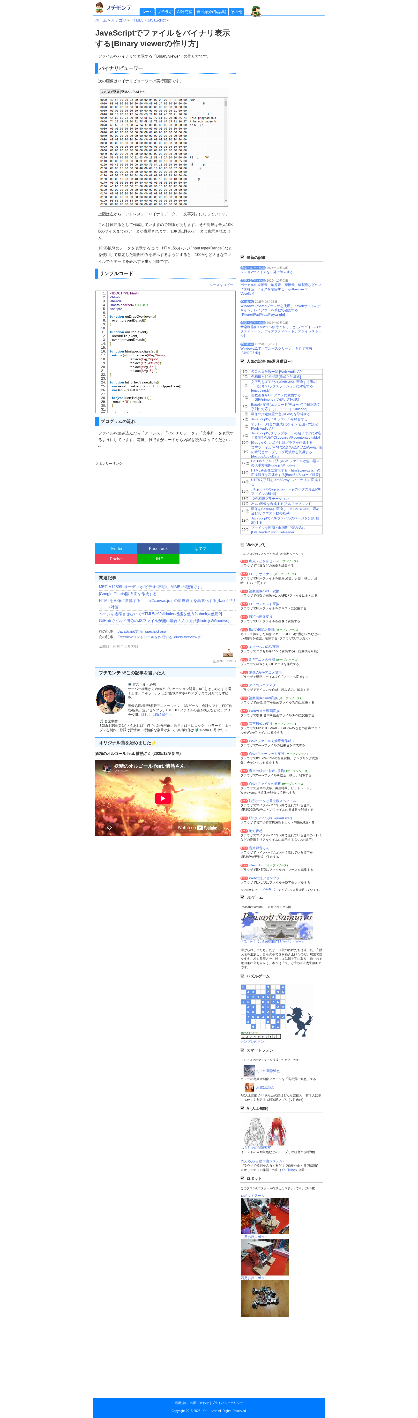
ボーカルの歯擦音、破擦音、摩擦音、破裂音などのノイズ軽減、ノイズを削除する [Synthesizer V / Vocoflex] (281, 289)
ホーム (147, 12)
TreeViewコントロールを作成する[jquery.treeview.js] (160, 637)
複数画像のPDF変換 (264, 591)
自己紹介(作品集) (211, 12)
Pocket (116, 559)
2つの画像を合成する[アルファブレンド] (282, 504)
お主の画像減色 (268, 1071)
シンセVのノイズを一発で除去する (266, 272)
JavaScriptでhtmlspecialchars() (143, 631)
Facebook (158, 549)
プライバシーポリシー (227, 1403)
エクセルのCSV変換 (264, 647)
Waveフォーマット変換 (266, 754)
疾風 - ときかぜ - (262, 561)
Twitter (116, 549)
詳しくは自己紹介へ (156, 714)
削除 (281, 771)
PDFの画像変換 (261, 617)
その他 (236, 12)
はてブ (200, 549)
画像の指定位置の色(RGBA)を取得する (280, 414)
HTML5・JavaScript (148, 20)
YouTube (288, 1170)
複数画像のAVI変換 (263, 698)
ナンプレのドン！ (254, 1041)
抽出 (272, 771)
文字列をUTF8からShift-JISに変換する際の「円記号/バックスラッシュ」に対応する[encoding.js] (284, 386)
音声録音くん (259, 848)
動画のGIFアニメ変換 (265, 672)
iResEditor (257, 865)
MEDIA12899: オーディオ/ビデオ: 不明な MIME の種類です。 (152, 587)
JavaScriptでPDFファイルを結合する (279, 419)
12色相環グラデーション (270, 499)
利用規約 (181, 1403)
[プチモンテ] (117, 12)
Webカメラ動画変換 (264, 711)
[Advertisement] (164, 500)
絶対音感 (255, 831)
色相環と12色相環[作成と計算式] (276, 377)
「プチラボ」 (268, 890)
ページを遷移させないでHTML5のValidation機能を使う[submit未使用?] (160, 614)
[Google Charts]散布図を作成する (128, 594)
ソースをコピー (221, 285)
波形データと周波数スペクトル (272, 801)
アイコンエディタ (262, 685)
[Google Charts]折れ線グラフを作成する (282, 442)
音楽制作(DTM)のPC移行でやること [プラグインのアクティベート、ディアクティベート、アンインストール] (281, 331)
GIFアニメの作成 (262, 659)
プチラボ (165, 12)
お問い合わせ (199, 1403)
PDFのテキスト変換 (264, 604)
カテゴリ (119, 20)
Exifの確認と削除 (262, 629)
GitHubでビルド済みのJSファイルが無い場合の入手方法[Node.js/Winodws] (164, 621)
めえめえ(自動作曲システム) (262, 1161)
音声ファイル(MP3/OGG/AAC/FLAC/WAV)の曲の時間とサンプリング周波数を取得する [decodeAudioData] (286, 452)
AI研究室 (184, 12)
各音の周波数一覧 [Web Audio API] (277, 372)
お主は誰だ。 (266, 1087)
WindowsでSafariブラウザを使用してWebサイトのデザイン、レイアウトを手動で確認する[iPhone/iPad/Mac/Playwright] (280, 310)
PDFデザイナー (261, 574)
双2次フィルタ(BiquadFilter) (270, 818)
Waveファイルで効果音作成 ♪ (271, 741)
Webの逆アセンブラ (264, 878)
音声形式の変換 (261, 724)
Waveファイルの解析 (265, 784)
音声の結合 (257, 771)
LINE (158, 559)
